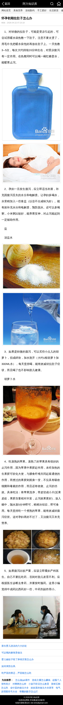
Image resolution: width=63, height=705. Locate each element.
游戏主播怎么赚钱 (41, 680)
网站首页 (6, 10)
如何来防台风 (8, 666)
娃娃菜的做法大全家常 (42, 687)
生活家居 (53, 10)
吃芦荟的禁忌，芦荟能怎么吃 (16, 673)
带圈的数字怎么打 (28, 691)
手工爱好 (41, 10)
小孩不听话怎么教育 (38, 684)
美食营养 (18, 10)
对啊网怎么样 (19, 684)
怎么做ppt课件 (22, 680)
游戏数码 (30, 10)
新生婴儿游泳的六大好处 (14, 646)
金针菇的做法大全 (19, 687)
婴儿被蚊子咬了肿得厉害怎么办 (18, 659)
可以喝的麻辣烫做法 (12, 652)
